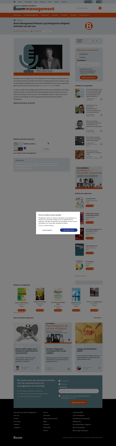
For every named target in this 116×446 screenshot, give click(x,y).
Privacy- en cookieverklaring (46, 225)
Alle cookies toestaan (69, 230)
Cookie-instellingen (47, 230)
